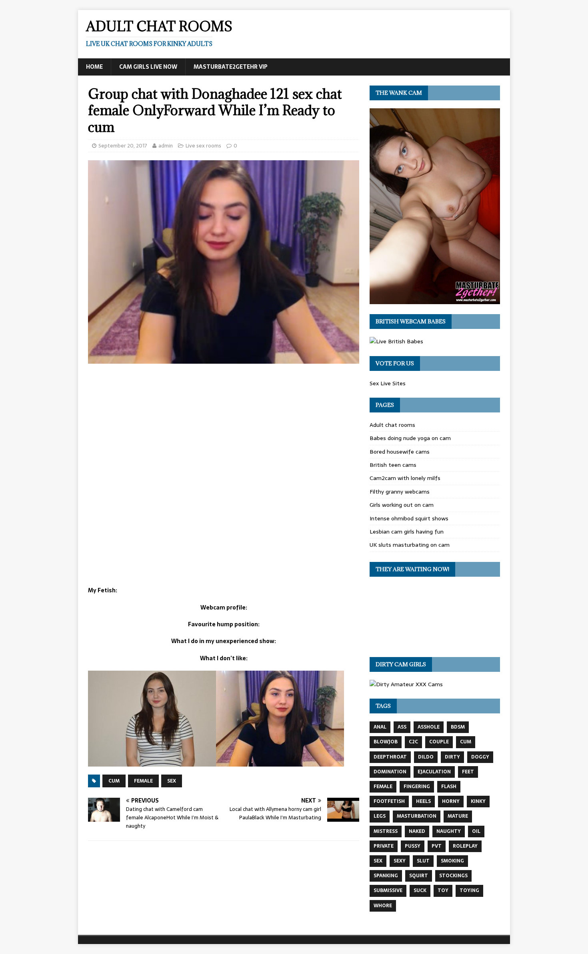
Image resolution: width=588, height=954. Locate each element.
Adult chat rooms (392, 424)
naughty (448, 831)
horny (451, 801)
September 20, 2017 (122, 145)
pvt (437, 846)
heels (423, 801)
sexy (400, 861)
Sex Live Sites (388, 383)
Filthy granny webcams (400, 491)
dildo (426, 757)
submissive (388, 890)
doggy (480, 757)
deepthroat (390, 757)
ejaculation (434, 772)
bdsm (458, 727)
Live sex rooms (203, 145)
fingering (417, 787)
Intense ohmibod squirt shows (409, 518)
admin (165, 145)
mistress (386, 831)
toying (469, 890)
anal (380, 727)
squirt (418, 876)
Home (94, 66)
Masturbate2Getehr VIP (231, 66)
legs (380, 816)
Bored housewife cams (400, 451)
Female (143, 781)
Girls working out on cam (402, 504)
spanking (386, 876)
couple (439, 742)
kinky (478, 801)
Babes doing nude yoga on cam (410, 438)
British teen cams (393, 464)
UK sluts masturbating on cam (410, 544)
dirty (452, 757)
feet (468, 772)
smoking (452, 861)
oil (476, 831)
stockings (453, 876)
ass (402, 727)
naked (417, 831)
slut (423, 861)
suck (420, 890)
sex (171, 781)
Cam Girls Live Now (148, 66)
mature (458, 816)
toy (443, 890)
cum (114, 781)
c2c (413, 742)
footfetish (389, 801)
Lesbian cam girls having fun (407, 531)
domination (390, 772)
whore (383, 906)
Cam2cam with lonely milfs (405, 478)
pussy (412, 846)
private (384, 846)
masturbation (416, 816)
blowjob (386, 742)
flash (448, 787)
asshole (429, 727)
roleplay (465, 846)
